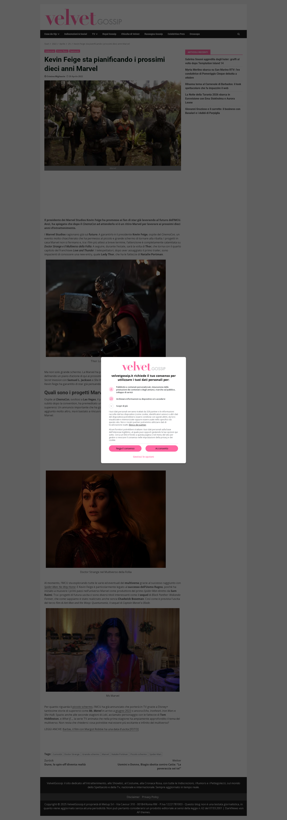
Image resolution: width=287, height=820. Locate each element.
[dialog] (143, 410)
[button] (143, 406)
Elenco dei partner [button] (137, 424)
